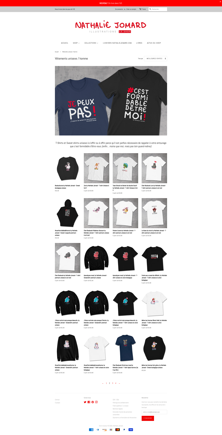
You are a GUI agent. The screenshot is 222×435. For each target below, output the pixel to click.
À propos (57, 403)
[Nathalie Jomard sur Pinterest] (92, 403)
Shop (75, 43)
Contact (57, 400)
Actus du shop (154, 43)
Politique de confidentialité (121, 403)
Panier (144, 9)
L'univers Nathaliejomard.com (117, 43)
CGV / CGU (116, 400)
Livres (139, 43)
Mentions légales (118, 409)
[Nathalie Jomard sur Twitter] (85, 403)
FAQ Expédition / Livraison (120, 406)
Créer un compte (131, 9)
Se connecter (119, 9)
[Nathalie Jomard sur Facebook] (89, 403)
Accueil (64, 43)
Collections (91, 43)
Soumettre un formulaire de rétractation (124, 418)
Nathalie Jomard (118, 426)
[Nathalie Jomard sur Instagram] (96, 403)
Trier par (140, 58)
